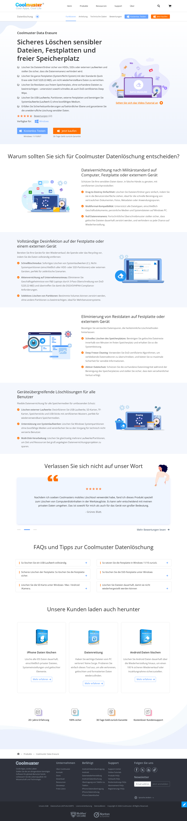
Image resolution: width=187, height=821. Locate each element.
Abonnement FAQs (116, 785)
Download (60, 779)
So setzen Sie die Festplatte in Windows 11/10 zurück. (129, 562)
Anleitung (83, 16)
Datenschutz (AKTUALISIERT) (62, 806)
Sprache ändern (145, 797)
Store (58, 775)
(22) (43, 116)
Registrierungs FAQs (116, 788)
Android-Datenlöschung (92, 779)
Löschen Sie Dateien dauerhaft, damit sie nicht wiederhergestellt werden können (126, 586)
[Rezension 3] (35, 529)
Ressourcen (61, 782)
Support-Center (114, 769)
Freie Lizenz (61, 788)
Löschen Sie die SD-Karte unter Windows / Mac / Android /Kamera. (50, 586)
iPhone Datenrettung (90, 792)
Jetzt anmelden (160, 784)
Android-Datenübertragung (93, 769)
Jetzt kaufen (162, 16)
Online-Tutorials (114, 772)
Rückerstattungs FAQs (117, 782)
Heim (69, 6)
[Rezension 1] (19, 529)
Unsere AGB (43, 806)
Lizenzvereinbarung (84, 806)
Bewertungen (116, 16)
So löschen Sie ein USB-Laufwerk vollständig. (44, 562)
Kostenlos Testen (138, 16)
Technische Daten (98, 16)
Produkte (28, 754)
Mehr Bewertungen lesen (151, 529)
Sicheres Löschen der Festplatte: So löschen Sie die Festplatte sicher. (52, 574)
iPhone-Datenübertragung (93, 788)
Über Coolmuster (63, 769)
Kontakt (59, 772)
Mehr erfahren (40, 679)
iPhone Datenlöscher (90, 795)
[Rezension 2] (27, 529)
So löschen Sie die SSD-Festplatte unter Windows (127, 572)
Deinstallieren (99, 806)
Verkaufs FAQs (114, 779)
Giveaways (60, 785)
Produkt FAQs (114, 775)
